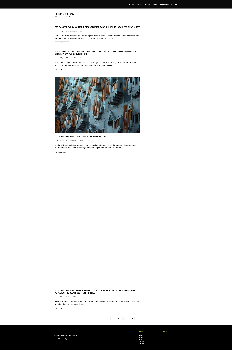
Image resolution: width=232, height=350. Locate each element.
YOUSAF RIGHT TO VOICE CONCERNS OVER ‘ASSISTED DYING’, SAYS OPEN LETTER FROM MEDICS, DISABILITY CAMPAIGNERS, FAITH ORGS (95, 52)
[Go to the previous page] (104, 318)
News (82, 31)
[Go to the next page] (137, 318)
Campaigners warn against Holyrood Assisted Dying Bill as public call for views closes (97, 27)
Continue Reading (62, 42)
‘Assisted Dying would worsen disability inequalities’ (81, 136)
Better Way (60, 31)
